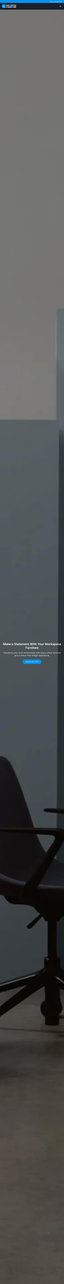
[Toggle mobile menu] (60, 6)
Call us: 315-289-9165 (56, 1)
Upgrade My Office (32, 662)
